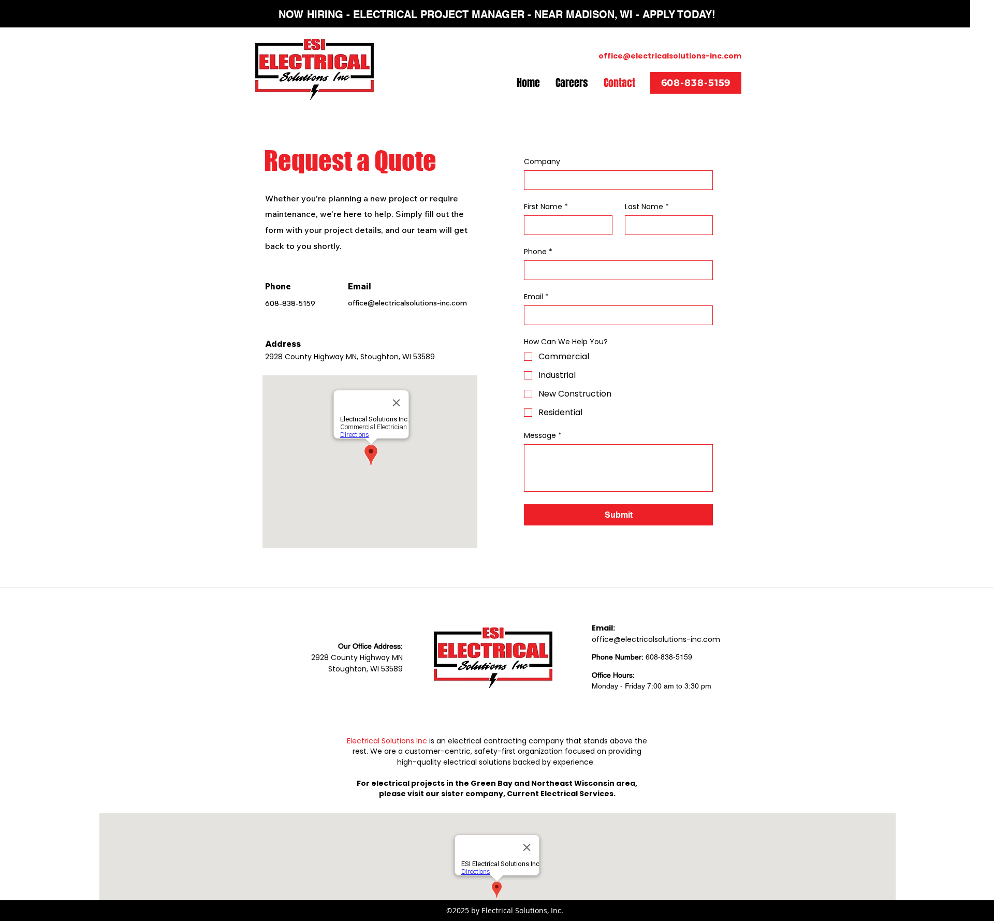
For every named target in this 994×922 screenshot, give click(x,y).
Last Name (647, 206)
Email (536, 296)
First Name (546, 206)
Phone (538, 251)
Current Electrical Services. (561, 793)
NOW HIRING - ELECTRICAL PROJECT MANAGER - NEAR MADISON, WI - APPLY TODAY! (497, 14)
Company (542, 161)
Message (543, 435)
